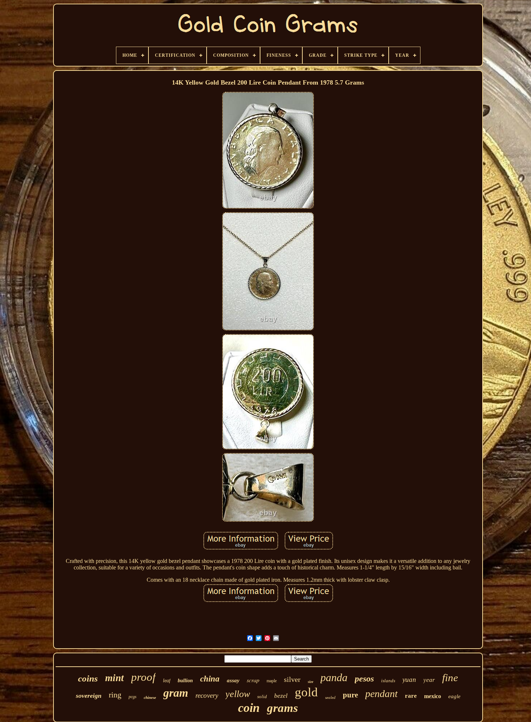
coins (88, 678)
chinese (150, 697)
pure (350, 695)
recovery (206, 695)
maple (272, 680)
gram (175, 692)
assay (233, 680)
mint (114, 677)
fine (450, 677)
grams (282, 707)
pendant (381, 693)
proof (143, 677)
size (310, 682)
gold (306, 692)
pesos (364, 678)
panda (333, 677)
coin (249, 707)
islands (388, 680)
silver (292, 679)
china (210, 678)
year (429, 679)
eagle (454, 696)
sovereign (89, 695)
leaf (166, 680)
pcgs (133, 696)
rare (411, 695)
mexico (432, 696)
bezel (281, 695)
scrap (253, 680)
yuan (409, 679)
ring (115, 694)
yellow (237, 694)
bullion (185, 680)
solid (262, 696)
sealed (330, 697)
